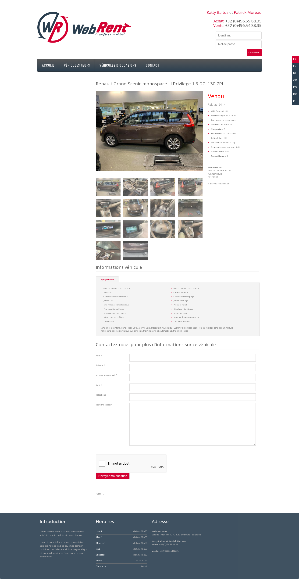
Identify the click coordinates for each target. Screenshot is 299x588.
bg (295, 94)
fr (294, 59)
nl (294, 73)
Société (99, 385)
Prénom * (100, 365)
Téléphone (101, 395)
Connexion (254, 52)
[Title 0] (108, 187)
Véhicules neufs (77, 65)
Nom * (99, 355)
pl (294, 101)
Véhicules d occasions (118, 65)
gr (295, 80)
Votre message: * (104, 404)
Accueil (48, 65)
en (294, 66)
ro (295, 87)
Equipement (107, 279)
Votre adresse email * (106, 375)
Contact (152, 65)
